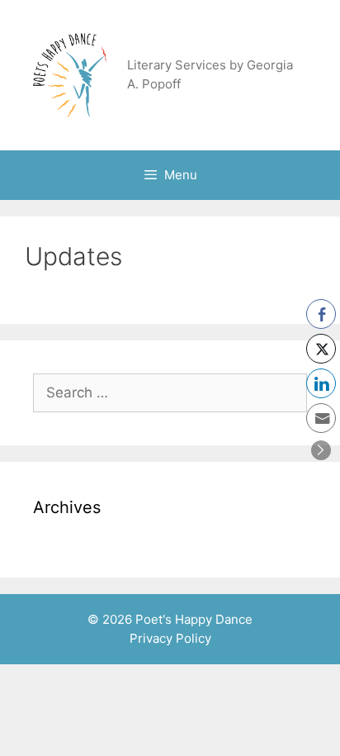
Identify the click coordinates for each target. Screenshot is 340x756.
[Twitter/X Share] (321, 349)
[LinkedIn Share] (321, 383)
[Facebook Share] (321, 314)
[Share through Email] (321, 418)
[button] (321, 450)
